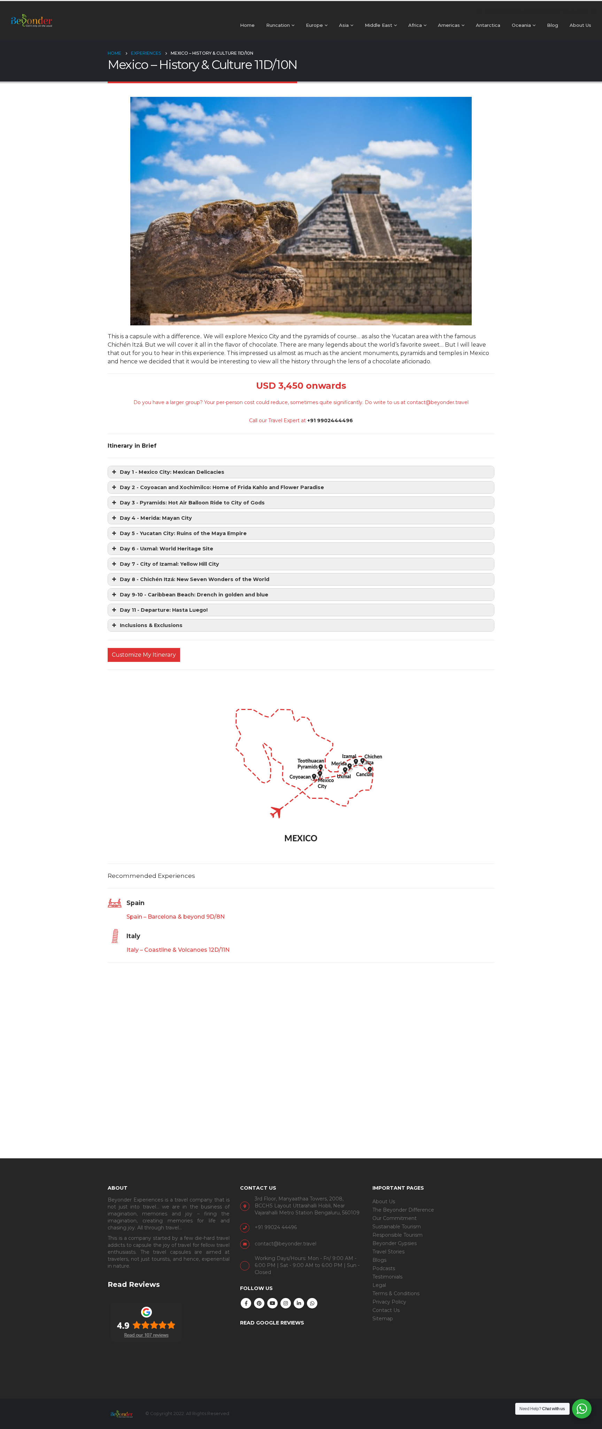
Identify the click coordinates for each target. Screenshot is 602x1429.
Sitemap (382, 1318)
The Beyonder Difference (403, 1210)
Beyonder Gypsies (394, 1243)
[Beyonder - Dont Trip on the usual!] (31, 20)
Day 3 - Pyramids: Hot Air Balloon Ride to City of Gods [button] (192, 503)
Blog (552, 25)
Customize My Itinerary (144, 654)
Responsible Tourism (397, 1235)
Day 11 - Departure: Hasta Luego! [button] (164, 610)
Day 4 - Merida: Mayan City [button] (156, 518)
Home (247, 25)
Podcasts (383, 1268)
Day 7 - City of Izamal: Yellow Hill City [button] (169, 564)
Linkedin (299, 1303)
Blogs (379, 1260)
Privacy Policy (389, 1302)
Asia (344, 25)
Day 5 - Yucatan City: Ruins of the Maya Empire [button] (183, 533)
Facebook (246, 1303)
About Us (580, 25)
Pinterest (259, 1303)
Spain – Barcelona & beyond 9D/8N (175, 916)
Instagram (285, 1303)
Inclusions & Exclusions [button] (151, 625)
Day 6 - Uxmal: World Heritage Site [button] (166, 549)
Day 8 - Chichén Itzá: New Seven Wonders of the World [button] (194, 579)
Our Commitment (394, 1218)
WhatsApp (312, 1303)
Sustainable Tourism (396, 1226)
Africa (415, 25)
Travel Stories (388, 1252)
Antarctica (488, 25)
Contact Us (386, 1310)
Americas (449, 25)
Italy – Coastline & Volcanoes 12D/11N (178, 950)
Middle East (378, 25)
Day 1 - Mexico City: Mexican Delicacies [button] (172, 472)
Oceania (521, 25)
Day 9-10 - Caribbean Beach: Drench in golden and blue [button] (194, 595)
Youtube (272, 1303)
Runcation (278, 25)
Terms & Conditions (395, 1293)
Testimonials (387, 1277)
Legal (379, 1285)
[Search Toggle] (594, 11)
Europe (314, 25)
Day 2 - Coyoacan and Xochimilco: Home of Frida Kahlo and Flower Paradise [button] (222, 487)
